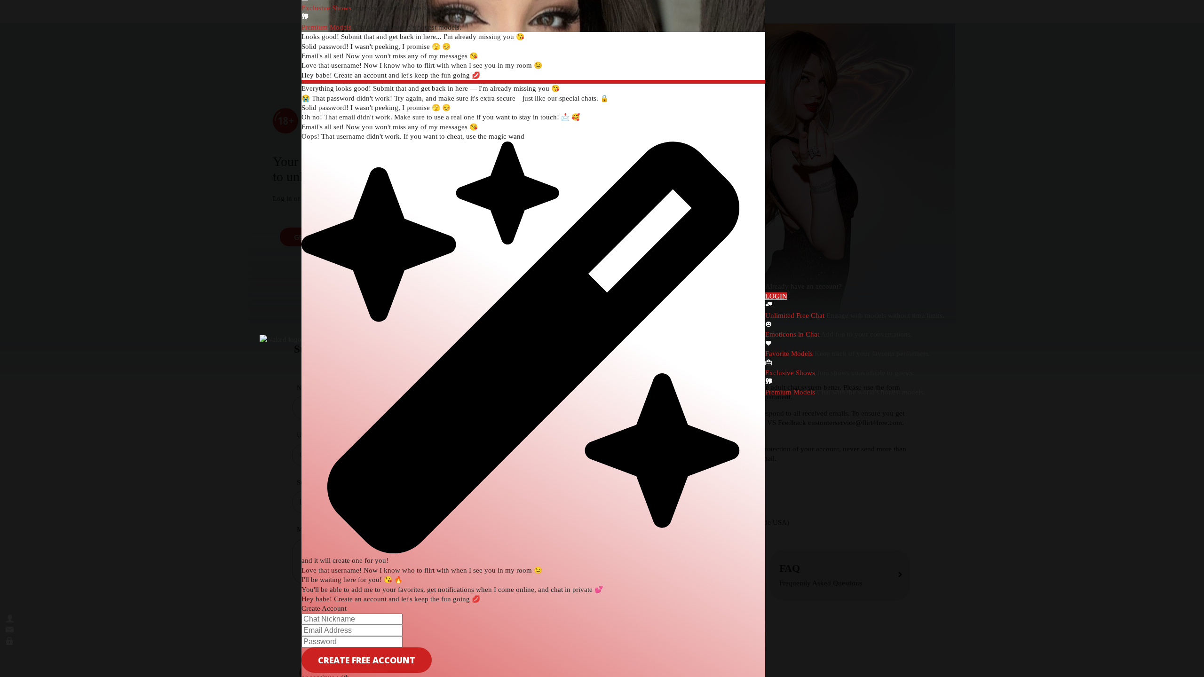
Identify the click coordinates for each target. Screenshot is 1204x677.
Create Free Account (366, 660)
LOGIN (776, 296)
